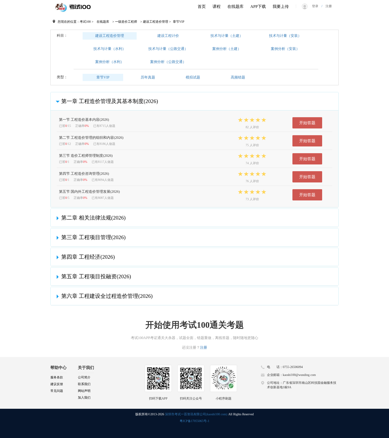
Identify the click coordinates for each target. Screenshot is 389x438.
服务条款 (56, 377)
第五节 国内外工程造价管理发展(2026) (89, 191)
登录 (316, 6)
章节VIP (102, 77)
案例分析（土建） (226, 49)
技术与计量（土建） (226, 36)
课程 (217, 6)
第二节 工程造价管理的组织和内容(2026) (91, 137)
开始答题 (307, 123)
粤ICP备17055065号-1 (194, 421)
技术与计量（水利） (109, 49)
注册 (327, 6)
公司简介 (84, 377)
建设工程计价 (168, 36)
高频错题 (238, 77)
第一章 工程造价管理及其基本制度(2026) (109, 101)
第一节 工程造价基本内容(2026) (84, 119)
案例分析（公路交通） (168, 62)
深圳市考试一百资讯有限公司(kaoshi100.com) (196, 414)
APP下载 (258, 6)
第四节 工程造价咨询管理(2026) (84, 173)
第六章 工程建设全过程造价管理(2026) (107, 296)
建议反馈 (56, 384)
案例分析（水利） (109, 62)
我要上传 (281, 6)
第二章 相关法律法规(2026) (93, 218)
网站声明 (84, 391)
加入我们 (84, 397)
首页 (202, 6)
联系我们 (84, 384)
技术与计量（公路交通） (168, 49)
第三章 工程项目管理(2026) (93, 237)
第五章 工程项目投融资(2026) (96, 276)
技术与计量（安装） (285, 36)
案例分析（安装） (285, 49)
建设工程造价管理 (109, 36)
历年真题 (148, 77)
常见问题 (56, 391)
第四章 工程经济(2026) (88, 257)
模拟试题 (193, 77)
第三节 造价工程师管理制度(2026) (86, 155)
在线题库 (235, 6)
